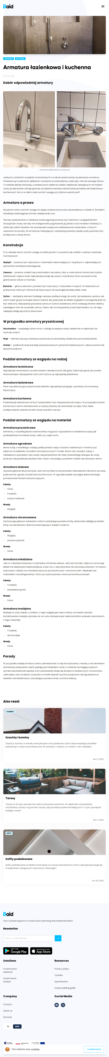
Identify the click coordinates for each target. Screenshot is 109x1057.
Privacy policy (61, 968)
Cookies (58, 975)
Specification (61, 981)
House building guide (65, 987)
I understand (94, 1049)
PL (8, 1026)
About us (7, 1010)
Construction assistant (10, 970)
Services (7, 1017)
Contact (7, 1004)
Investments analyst (9, 980)
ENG (17, 1026)
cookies (35, 1049)
